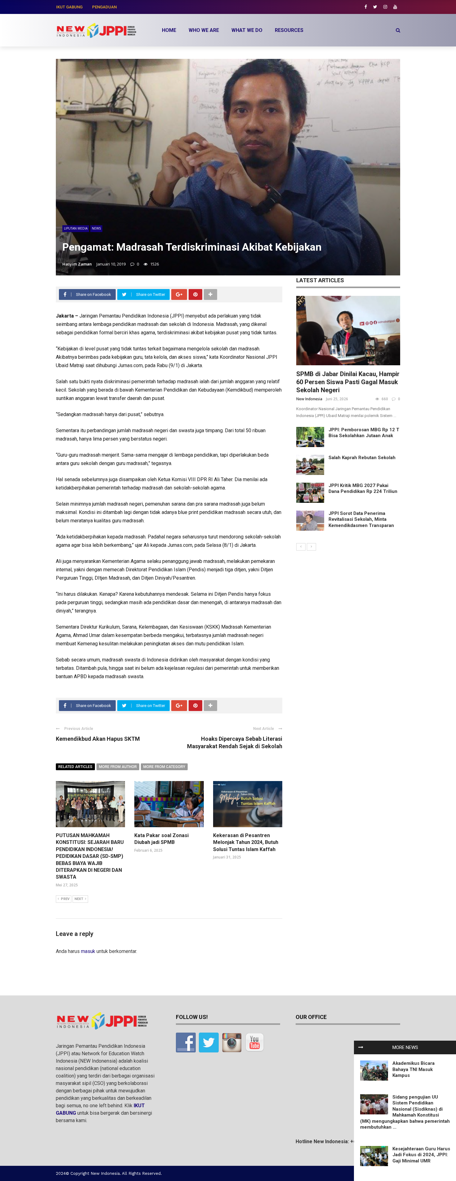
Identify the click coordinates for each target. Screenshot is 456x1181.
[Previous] (301, 547)
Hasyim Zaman (77, 264)
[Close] (361, 1047)
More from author (118, 767)
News (96, 228)
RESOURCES (289, 30)
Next (78, 899)
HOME (169, 30)
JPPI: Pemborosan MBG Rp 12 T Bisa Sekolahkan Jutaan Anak (364, 433)
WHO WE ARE (204, 30)
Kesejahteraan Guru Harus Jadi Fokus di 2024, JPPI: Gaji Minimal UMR (421, 1155)
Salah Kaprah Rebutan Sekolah (362, 457)
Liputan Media (75, 228)
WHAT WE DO (246, 30)
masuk (88, 951)
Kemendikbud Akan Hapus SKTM (98, 738)
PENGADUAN (104, 7)
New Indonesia (309, 399)
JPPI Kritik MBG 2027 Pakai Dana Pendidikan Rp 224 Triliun (363, 488)
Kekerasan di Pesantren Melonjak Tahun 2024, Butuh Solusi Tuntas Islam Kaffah (245, 842)
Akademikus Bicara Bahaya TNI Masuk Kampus (413, 1069)
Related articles (75, 767)
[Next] (311, 547)
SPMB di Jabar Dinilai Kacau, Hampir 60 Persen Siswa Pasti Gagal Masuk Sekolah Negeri (348, 382)
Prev (65, 899)
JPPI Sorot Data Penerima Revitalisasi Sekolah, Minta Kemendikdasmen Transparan (361, 519)
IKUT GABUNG (69, 7)
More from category (164, 767)
